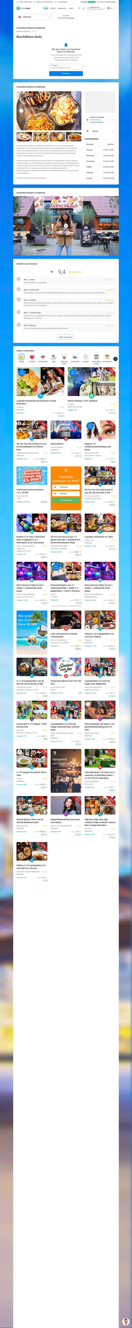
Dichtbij (53, 8)
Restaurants (62, 8)
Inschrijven (66, 74)
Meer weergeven (66, 337)
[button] (21, 110)
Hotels (71, 8)
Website (100, 131)
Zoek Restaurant (66, 500)
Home (46, 8)
